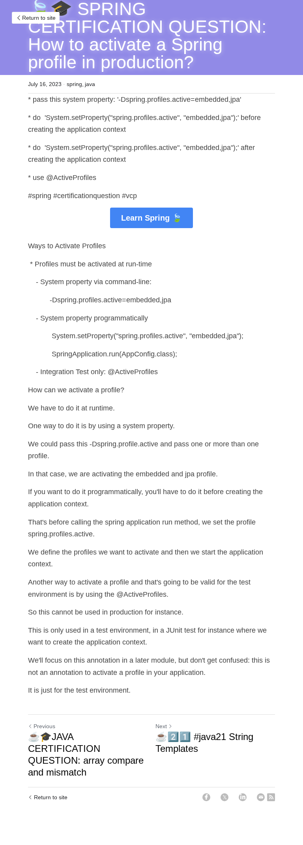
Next (161, 726)
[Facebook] (206, 797)
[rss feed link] (271, 797)
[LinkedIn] (243, 797)
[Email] (261, 797)
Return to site (39, 18)
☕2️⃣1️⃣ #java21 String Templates (204, 742)
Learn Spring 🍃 (151, 218)
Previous (44, 726)
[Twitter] (224, 797)
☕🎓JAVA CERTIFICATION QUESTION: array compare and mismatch (86, 754)
